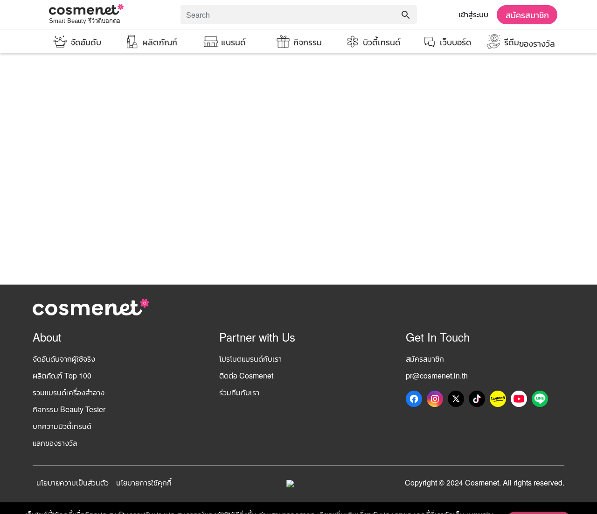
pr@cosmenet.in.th (437, 375)
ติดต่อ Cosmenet (246, 375)
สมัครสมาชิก (527, 14)
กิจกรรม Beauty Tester (69, 409)
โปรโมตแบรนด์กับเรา (250, 358)
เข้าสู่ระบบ (473, 14)
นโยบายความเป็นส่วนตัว (72, 482)
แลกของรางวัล (55, 442)
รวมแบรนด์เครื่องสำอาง (68, 392)
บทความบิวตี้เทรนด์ (62, 426)
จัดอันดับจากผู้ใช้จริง (64, 358)
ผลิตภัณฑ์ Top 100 (62, 375)
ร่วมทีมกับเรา (239, 392)
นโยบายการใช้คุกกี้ (144, 482)
